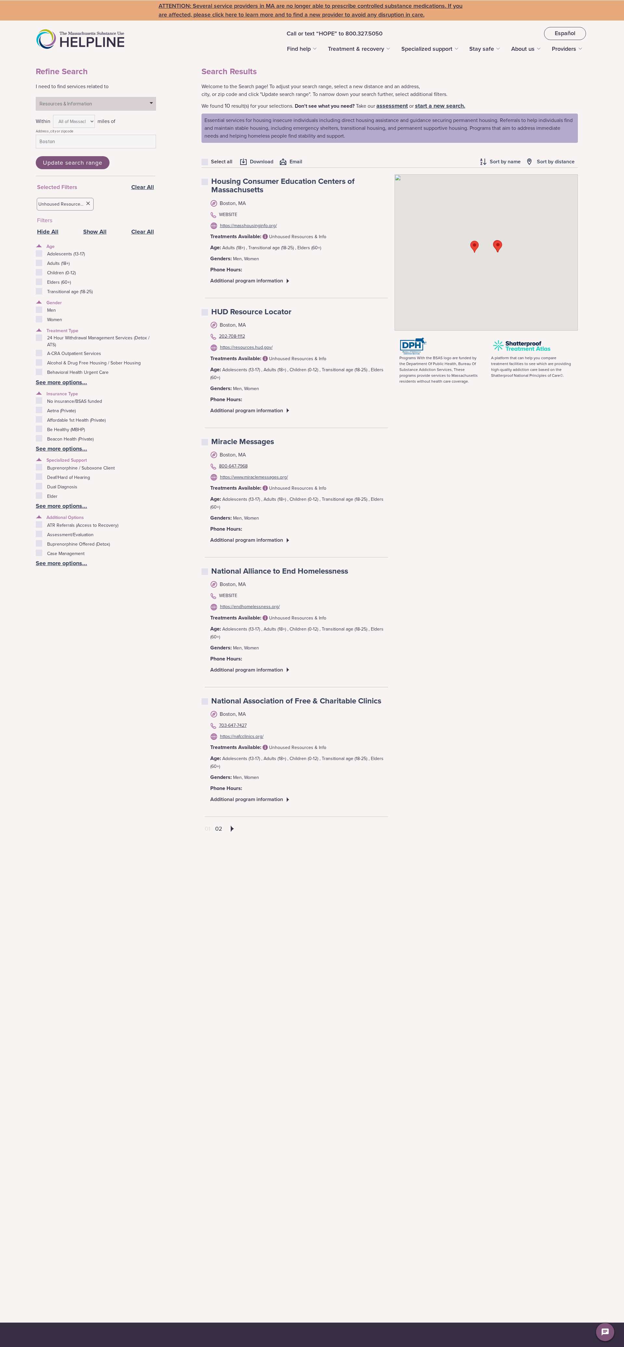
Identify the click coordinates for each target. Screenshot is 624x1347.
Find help (299, 49)
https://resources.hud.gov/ (246, 347)
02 (218, 828)
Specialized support (426, 49)
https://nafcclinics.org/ (242, 736)
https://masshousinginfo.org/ (248, 225)
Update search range (72, 162)
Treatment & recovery (356, 49)
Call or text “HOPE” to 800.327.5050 (335, 33)
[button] (474, 247)
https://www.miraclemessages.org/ (254, 477)
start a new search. (440, 105)
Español (565, 33)
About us (523, 49)
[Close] (88, 204)
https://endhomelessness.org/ (250, 606)
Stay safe (481, 49)
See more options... (61, 382)
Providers (564, 49)
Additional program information (246, 280)
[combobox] (96, 104)
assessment (392, 105)
